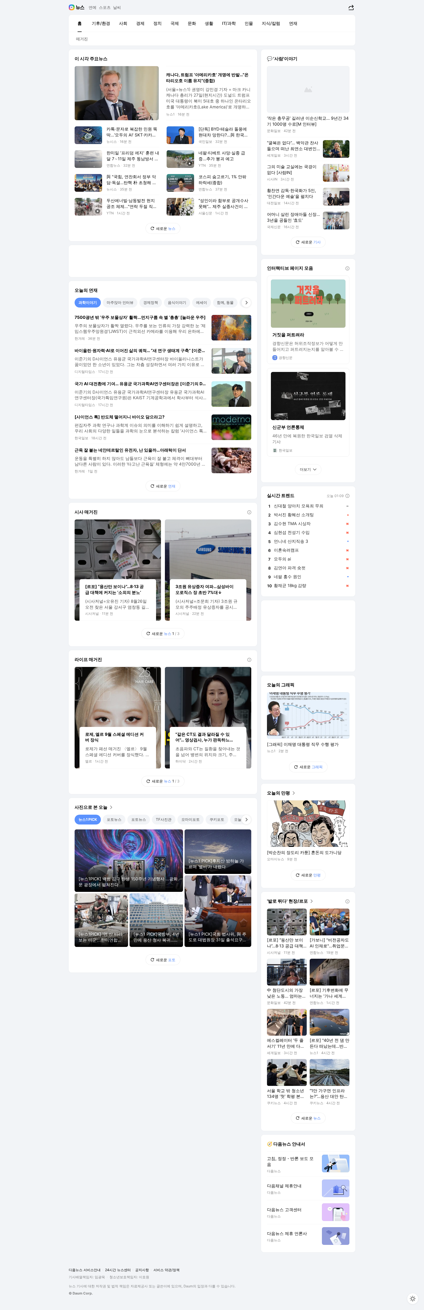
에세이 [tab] (201, 302)
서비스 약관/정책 (166, 1270)
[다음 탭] (246, 303)
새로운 (165, 228)
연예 (92, 7)
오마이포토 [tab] (190, 819)
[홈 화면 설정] (412, 1298)
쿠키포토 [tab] (217, 819)
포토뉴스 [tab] (114, 819)
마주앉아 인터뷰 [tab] (120, 302)
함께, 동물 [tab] (225, 302)
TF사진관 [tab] (164, 819)
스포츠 (105, 7)
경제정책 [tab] (150, 302)
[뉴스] (80, 7)
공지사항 (142, 1270)
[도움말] (249, 512)
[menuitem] (79, 23)
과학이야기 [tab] (88, 302)
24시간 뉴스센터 (118, 1270)
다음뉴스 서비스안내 (85, 1270)
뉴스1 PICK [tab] (88, 819)
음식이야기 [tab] (177, 302)
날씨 (117, 7)
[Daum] (72, 7)
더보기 (305, 469)
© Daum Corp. (81, 1293)
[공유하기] (350, 7)
